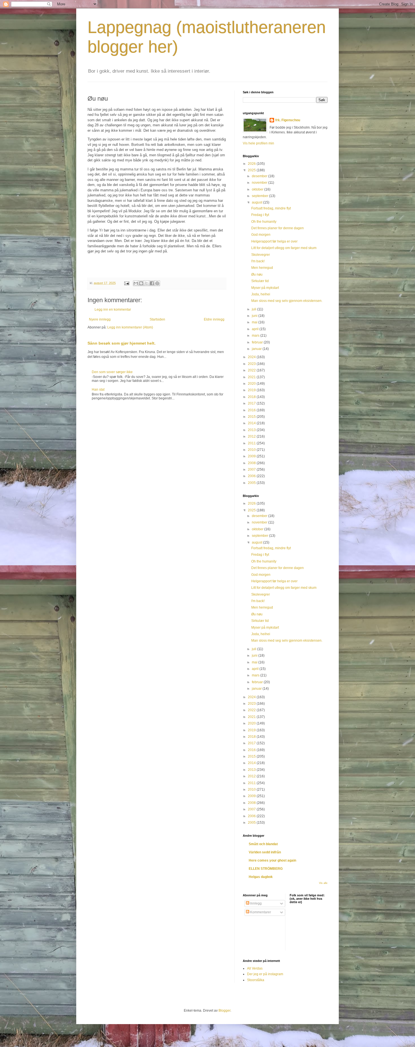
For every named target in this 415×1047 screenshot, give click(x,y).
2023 (252, 364)
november (260, 183)
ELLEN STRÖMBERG (266, 869)
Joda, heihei (260, 294)
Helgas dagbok (261, 877)
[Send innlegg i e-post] (126, 283)
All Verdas (255, 968)
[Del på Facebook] (152, 283)
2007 (252, 469)
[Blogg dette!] (141, 283)
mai (255, 322)
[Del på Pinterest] (157, 283)
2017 (252, 403)
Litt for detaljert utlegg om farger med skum (283, 248)
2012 (252, 436)
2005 (252, 483)
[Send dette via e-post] (136, 283)
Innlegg (255, 903)
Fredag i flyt (260, 215)
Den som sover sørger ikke (112, 372)
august (257, 202)
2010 (252, 450)
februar (258, 342)
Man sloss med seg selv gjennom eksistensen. (286, 301)
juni (255, 316)
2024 (252, 357)
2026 (252, 164)
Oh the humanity (263, 222)
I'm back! (258, 261)
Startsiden (157, 319)
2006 (252, 476)
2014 (252, 423)
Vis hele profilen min (258, 143)
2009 (252, 456)
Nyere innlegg (100, 319)
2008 (252, 463)
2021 (252, 377)
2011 (252, 443)
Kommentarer (260, 912)
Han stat (98, 389)
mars (256, 336)
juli (254, 309)
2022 (252, 370)
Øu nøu (257, 274)
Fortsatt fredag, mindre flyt (271, 208)
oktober (258, 189)
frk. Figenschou (287, 120)
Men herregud (262, 268)
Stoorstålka (255, 980)
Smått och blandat (263, 844)
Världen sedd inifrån (265, 852)
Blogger (224, 1011)
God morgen (260, 235)
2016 (252, 410)
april (255, 329)
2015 (252, 417)
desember (260, 176)
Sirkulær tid (260, 281)
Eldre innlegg (214, 319)
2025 (252, 170)
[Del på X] (146, 283)
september (260, 196)
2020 (252, 384)
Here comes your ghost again (272, 860)
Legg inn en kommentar (113, 309)
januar (257, 349)
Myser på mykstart (265, 288)
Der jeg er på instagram (265, 974)
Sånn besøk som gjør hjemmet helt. (122, 343)
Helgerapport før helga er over (274, 241)
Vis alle (323, 883)
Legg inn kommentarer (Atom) (130, 327)
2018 (252, 397)
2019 (252, 390)
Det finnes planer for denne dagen (277, 228)
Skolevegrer (260, 255)
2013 (252, 430)
